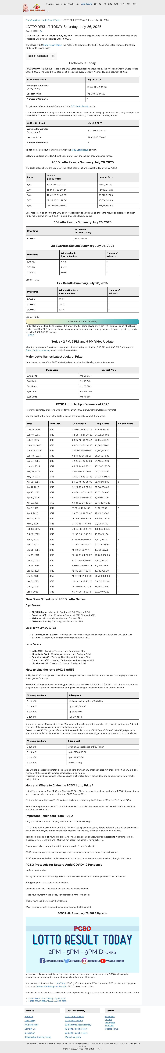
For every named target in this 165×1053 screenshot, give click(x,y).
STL (48, 11)
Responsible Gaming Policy (38, 1037)
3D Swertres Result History (78, 1025)
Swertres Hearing (54, 4)
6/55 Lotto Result (79, 106)
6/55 (128, 4)
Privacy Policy (31, 1025)
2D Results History (74, 1020)
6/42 (110, 4)
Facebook (110, 1016)
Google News (111, 1029)
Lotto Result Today (51, 20)
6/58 (134, 4)
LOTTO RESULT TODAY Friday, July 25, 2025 (47, 998)
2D (95, 4)
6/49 (122, 4)
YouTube (61, 983)
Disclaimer (30, 1033)
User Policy (30, 1020)
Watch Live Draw (73, 1037)
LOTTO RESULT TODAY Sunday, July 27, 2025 (47, 1001)
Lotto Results (86, 4)
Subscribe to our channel (38, 350)
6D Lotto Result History (76, 1033)
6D (105, 4)
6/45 (116, 4)
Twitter (108, 1019)
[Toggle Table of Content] (52, 56)
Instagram (110, 1022)
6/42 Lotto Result (80, 150)
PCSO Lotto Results (74, 1016)
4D (100, 4)
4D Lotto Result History (76, 1029)
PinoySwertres (33, 20)
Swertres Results (71, 4)
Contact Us (30, 1029)
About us (29, 1016)
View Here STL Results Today (82, 321)
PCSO (31, 335)
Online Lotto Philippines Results (51, 986)
